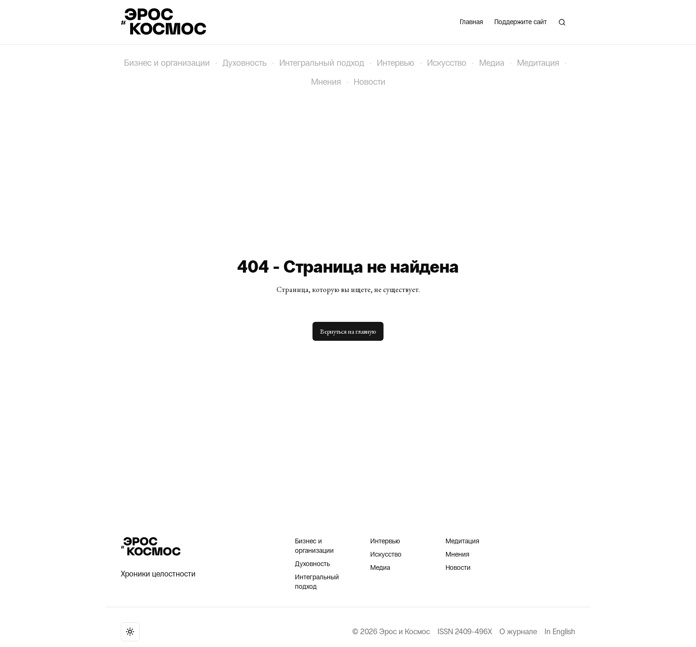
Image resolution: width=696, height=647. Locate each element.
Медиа (491, 63)
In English (559, 631)
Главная (471, 22)
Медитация (538, 63)
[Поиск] (562, 22)
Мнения (326, 82)
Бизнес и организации (167, 63)
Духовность (245, 63)
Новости (369, 82)
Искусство (446, 63)
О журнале (518, 631)
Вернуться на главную (348, 331)
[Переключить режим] (130, 631)
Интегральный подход (321, 63)
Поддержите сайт (520, 22)
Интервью (395, 63)
